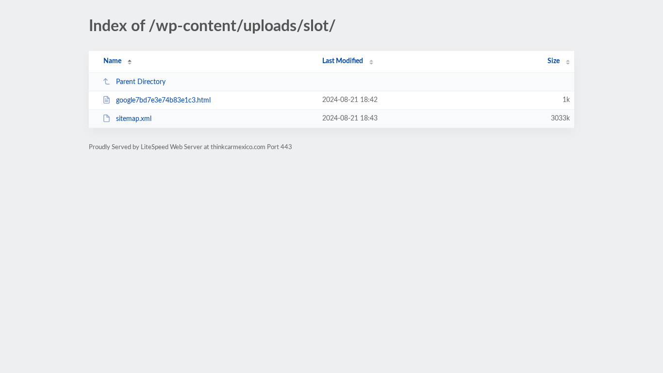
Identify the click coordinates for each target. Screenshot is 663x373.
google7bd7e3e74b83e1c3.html (163, 100)
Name (112, 61)
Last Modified (342, 61)
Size (553, 61)
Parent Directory (141, 82)
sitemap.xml (133, 119)
